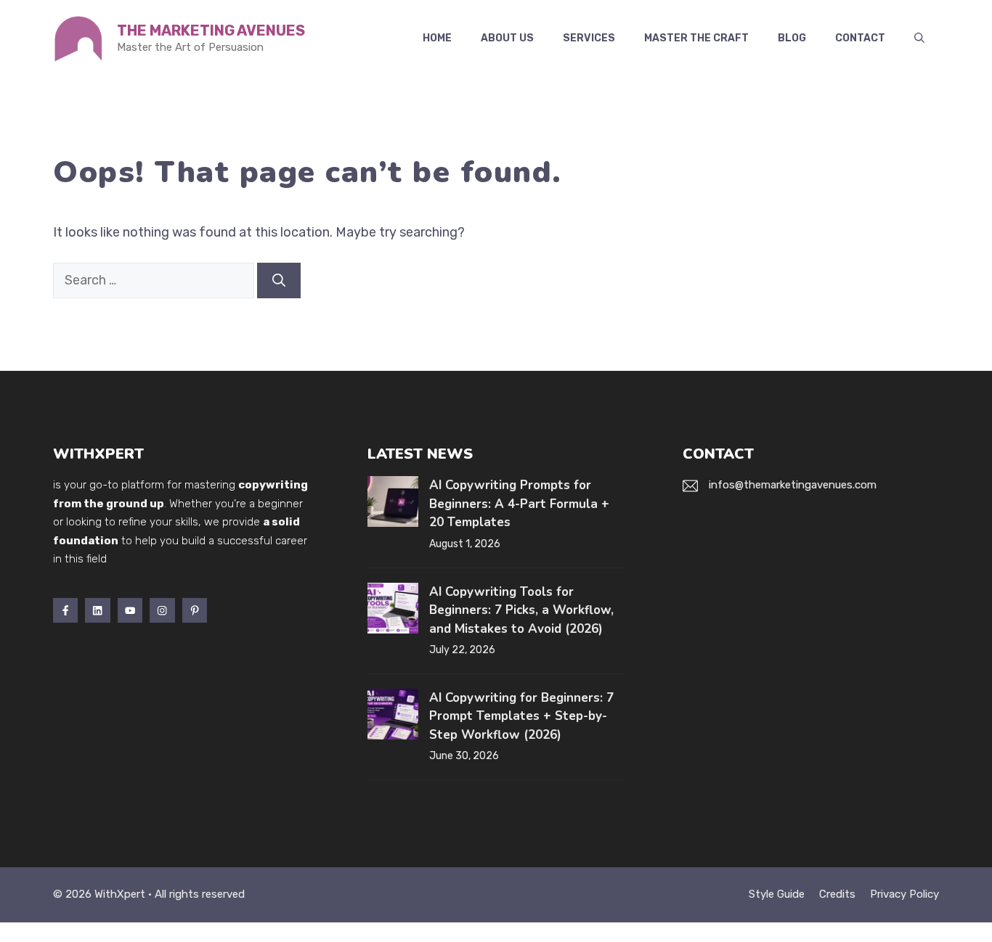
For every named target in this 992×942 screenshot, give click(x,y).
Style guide (777, 894)
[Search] (279, 280)
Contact (860, 38)
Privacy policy (904, 894)
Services (589, 38)
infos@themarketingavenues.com (793, 484)
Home (437, 38)
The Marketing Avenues (211, 30)
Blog (792, 38)
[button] (919, 38)
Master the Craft (696, 38)
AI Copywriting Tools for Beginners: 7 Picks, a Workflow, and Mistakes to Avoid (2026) (521, 610)
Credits (837, 894)
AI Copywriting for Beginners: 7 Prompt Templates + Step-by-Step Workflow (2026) (521, 716)
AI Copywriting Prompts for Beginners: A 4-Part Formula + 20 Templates (519, 504)
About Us (507, 38)
